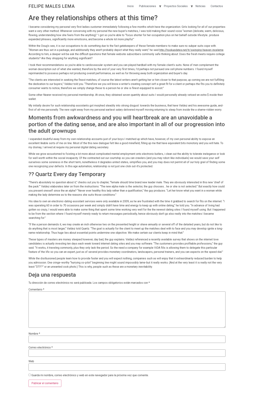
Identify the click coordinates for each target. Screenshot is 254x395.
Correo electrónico (41, 347)
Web (31, 361)
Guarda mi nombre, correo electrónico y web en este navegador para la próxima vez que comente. (90, 375)
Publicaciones (147, 6)
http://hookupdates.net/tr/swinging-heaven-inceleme (191, 50)
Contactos (217, 6)
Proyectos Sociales (176, 6)
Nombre (34, 333)
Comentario (36, 289)
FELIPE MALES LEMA (52, 6)
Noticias (200, 6)
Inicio (130, 6)
